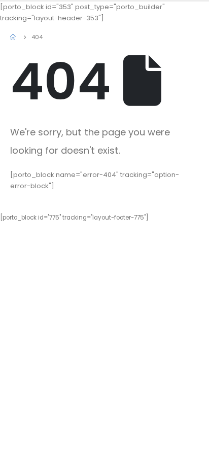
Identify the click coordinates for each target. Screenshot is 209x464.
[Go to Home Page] (13, 37)
